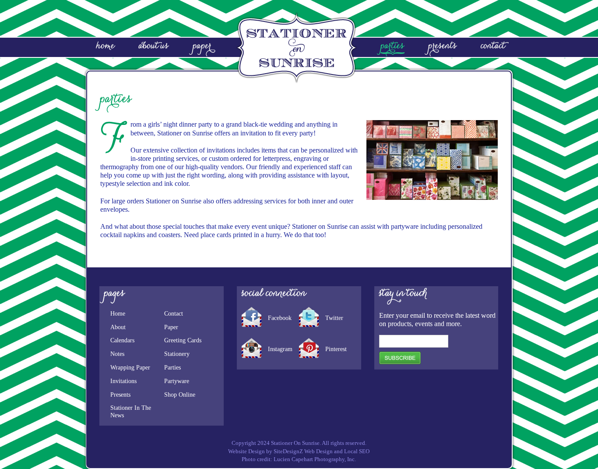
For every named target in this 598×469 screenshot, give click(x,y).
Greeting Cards (182, 340)
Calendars (122, 340)
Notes (117, 354)
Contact (173, 313)
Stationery (177, 354)
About (118, 327)
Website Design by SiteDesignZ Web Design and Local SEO (298, 451)
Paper (171, 327)
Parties (172, 367)
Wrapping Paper (130, 367)
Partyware (176, 381)
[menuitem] (133, 47)
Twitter (334, 318)
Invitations (123, 381)
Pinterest (336, 349)
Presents (120, 394)
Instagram (280, 349)
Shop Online (179, 394)
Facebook (280, 318)
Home (117, 313)
